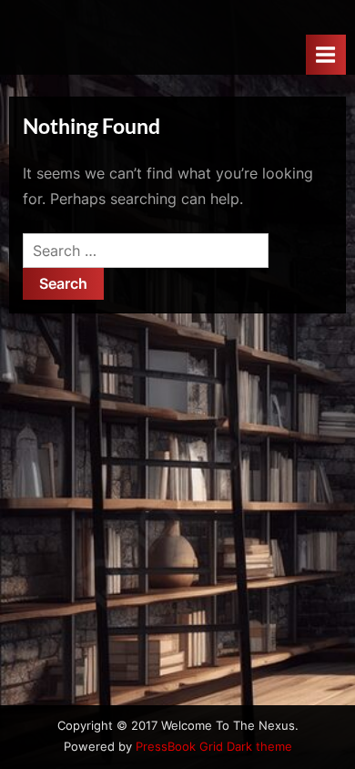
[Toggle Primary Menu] (326, 54)
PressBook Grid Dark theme (214, 747)
